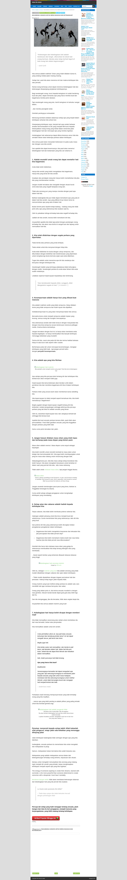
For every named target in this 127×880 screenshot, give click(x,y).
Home (34, 6)
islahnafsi (58, 565)
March (82, 158)
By (35, 12)
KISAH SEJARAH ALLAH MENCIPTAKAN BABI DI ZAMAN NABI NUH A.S (87, 106)
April (82, 156)
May (82, 154)
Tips (66, 6)
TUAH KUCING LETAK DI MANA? (90, 129)
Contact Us (76, 6)
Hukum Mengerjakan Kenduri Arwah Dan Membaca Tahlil (87, 92)
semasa (63, 12)
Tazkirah (56, 6)
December (83, 141)
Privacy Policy (84, 179)
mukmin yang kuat (50, 571)
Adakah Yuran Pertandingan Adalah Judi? (86, 28)
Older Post (76, 873)
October (83, 145)
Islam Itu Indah (37, 2)
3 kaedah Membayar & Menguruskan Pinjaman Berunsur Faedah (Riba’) (87, 15)
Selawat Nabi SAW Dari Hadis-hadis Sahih (89, 81)
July (82, 150)
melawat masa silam (52, 469)
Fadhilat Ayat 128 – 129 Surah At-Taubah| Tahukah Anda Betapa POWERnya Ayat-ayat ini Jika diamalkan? (88, 52)
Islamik (39, 6)
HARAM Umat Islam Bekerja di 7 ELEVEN (90, 39)
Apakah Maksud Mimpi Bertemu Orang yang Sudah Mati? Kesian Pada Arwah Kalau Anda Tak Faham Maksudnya (88, 67)
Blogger (91, 186)
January (83, 162)
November (83, 143)
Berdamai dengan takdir (40, 779)
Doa (62, 6)
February (83, 160)
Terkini (45, 6)
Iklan (70, 6)
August (83, 148)
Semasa (51, 6)
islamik (58, 12)
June (82, 152)
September (84, 147)
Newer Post (36, 873)
